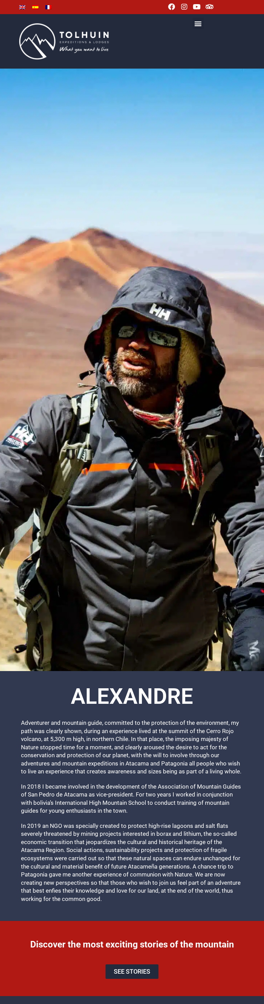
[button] (198, 23)
